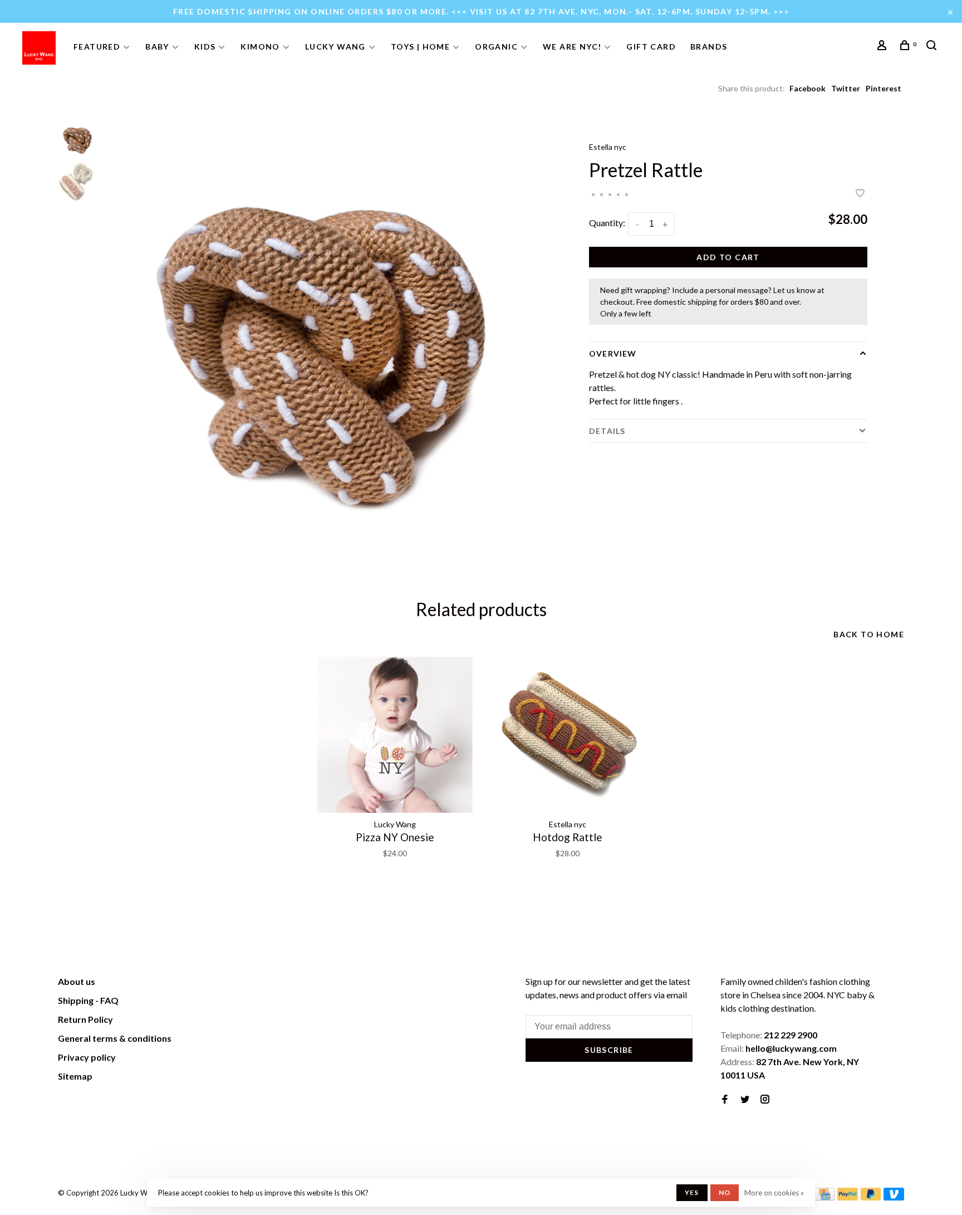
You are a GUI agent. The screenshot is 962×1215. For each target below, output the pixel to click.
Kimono (259, 46)
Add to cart (727, 257)
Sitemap (75, 1076)
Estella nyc (607, 147)
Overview (612, 353)
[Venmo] (894, 1197)
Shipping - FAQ (88, 1000)
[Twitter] (744, 1099)
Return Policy (85, 1019)
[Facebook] (724, 1099)
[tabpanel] (322, 342)
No (724, 1192)
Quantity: (607, 222)
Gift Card (651, 46)
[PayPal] (847, 1197)
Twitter (845, 88)
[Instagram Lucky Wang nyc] (764, 1099)
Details (607, 431)
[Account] (883, 46)
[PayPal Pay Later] (871, 1197)
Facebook (807, 88)
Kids (205, 46)
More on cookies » (774, 1192)
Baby (157, 46)
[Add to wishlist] (860, 193)
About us (76, 981)
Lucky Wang (335, 46)
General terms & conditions (114, 1038)
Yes (692, 1192)
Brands (708, 46)
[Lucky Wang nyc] (212, 983)
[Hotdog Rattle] (567, 735)
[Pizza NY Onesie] (395, 735)
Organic (496, 46)
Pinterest (883, 88)
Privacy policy (87, 1057)
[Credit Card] (824, 1197)
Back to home (868, 634)
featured (96, 46)
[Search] (933, 46)
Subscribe (609, 1050)
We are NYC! (572, 46)
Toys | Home (420, 46)
